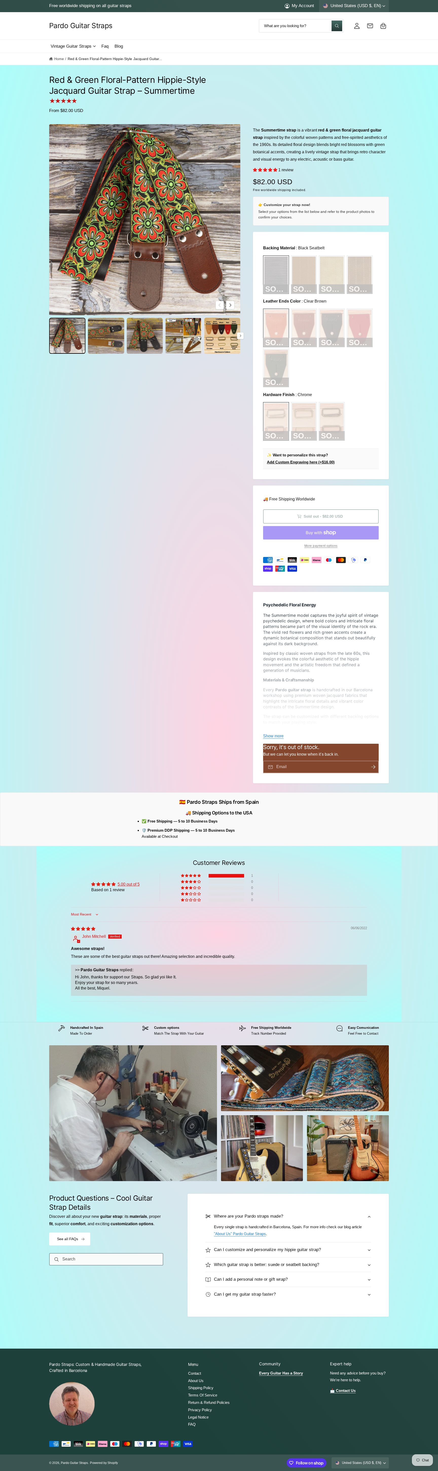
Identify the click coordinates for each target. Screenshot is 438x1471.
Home (59, 59)
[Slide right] (230, 305)
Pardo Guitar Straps (74, 1462)
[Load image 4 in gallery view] (183, 336)
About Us (196, 1381)
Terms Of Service (202, 1395)
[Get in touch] (370, 25)
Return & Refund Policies (209, 1402)
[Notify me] (373, 767)
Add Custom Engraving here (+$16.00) (301, 462)
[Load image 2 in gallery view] (106, 336)
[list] (219, 1031)
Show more (273, 736)
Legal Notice (198, 1417)
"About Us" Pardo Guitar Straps (240, 1234)
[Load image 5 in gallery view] (222, 336)
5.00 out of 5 (129, 884)
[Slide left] (220, 305)
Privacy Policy (200, 1410)
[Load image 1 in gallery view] (67, 336)
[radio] (276, 274)
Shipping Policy (200, 1388)
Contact (194, 1373)
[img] (83, 929)
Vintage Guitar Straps (71, 46)
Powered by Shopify (104, 1462)
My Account (303, 5)
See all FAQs (67, 1239)
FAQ (192, 1424)
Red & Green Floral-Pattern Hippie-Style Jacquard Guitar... (115, 59)
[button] (73, 46)
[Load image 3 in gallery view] (145, 336)
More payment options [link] (321, 546)
